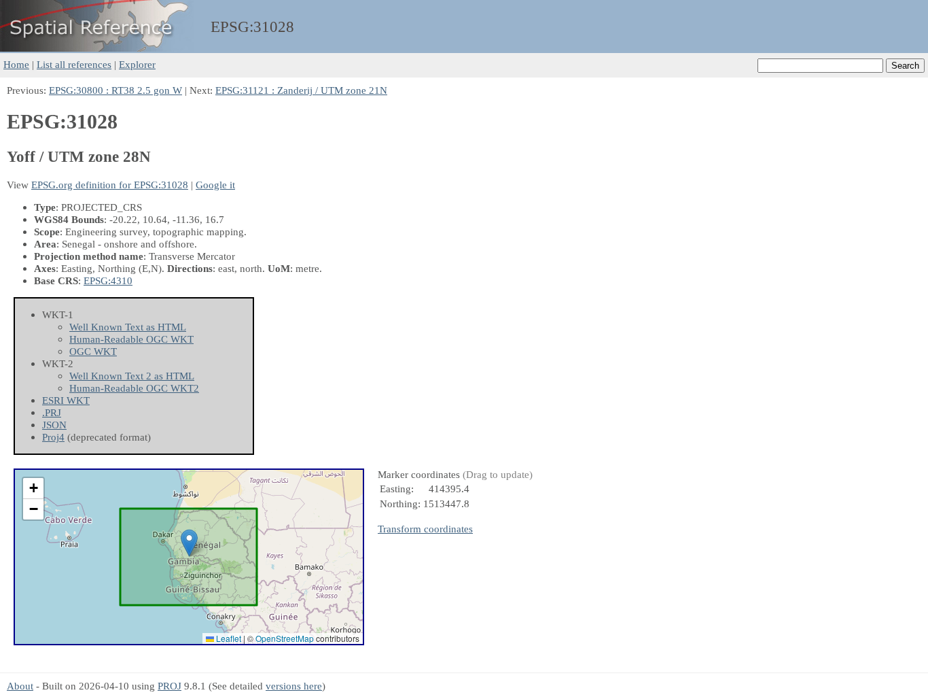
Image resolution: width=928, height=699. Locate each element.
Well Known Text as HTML (127, 327)
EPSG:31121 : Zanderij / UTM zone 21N (301, 90)
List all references (74, 64)
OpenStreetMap (284, 638)
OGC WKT (93, 351)
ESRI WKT (66, 400)
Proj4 (53, 437)
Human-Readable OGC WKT (131, 339)
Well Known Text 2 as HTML (131, 375)
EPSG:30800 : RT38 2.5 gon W (115, 90)
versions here (294, 686)
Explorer (137, 64)
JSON (54, 424)
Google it (215, 184)
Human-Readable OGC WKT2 (134, 388)
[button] (189, 543)
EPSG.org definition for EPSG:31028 (109, 184)
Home (16, 64)
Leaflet (227, 638)
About (20, 686)
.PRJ (51, 412)
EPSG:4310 (108, 280)
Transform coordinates (425, 528)
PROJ (169, 686)
